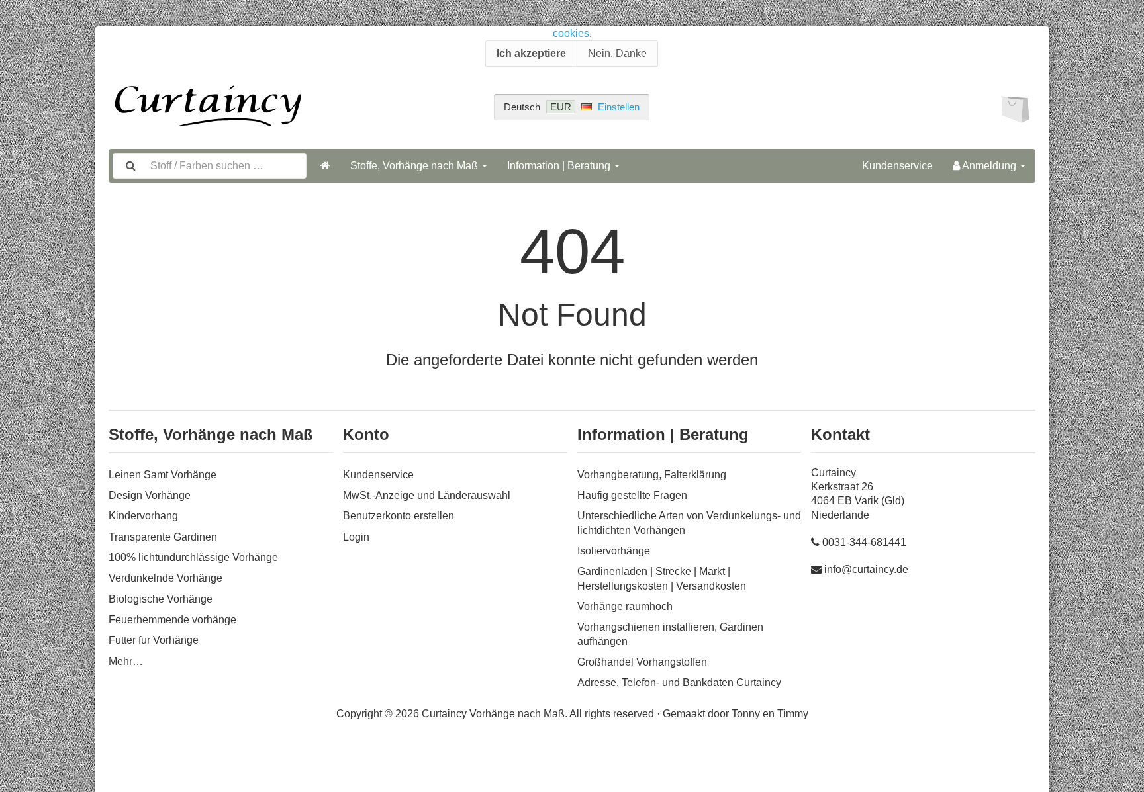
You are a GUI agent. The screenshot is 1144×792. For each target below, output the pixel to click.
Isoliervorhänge (613, 550)
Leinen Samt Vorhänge (162, 474)
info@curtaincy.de (866, 569)
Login (356, 537)
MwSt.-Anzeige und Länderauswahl (426, 495)
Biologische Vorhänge (161, 599)
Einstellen (619, 106)
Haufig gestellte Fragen (632, 495)
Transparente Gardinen (163, 537)
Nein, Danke (617, 53)
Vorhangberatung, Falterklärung (651, 474)
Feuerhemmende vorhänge (172, 619)
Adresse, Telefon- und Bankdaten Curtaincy (679, 682)
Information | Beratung (560, 165)
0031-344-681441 (864, 542)
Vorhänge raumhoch (625, 606)
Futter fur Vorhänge (154, 640)
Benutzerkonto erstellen (398, 515)
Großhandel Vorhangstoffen (642, 662)
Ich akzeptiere (531, 53)
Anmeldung (989, 165)
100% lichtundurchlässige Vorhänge (193, 557)
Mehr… (126, 661)
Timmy (792, 713)
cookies (571, 33)
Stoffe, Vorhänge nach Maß (415, 165)
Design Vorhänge (150, 495)
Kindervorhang (143, 515)
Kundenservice (897, 165)
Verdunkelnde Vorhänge (165, 578)
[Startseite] (325, 166)
